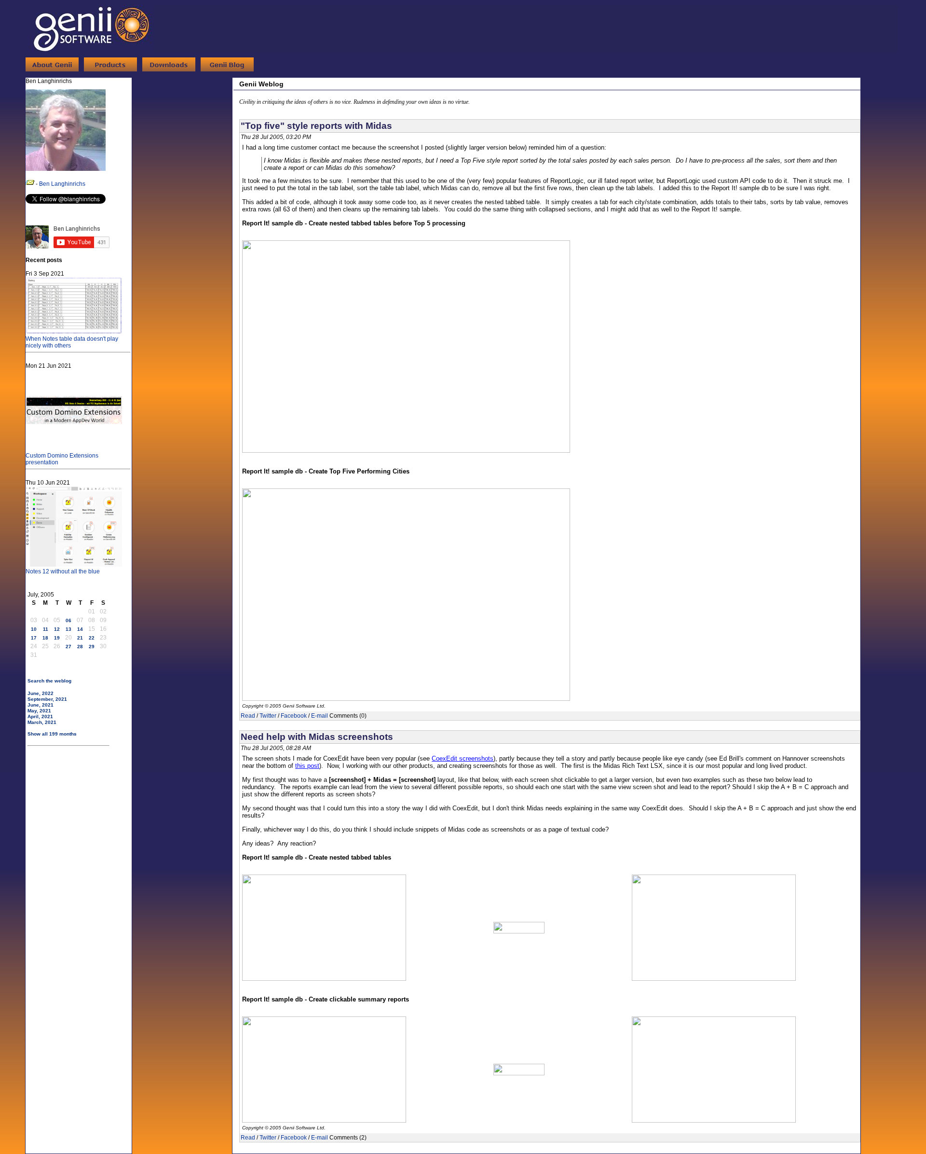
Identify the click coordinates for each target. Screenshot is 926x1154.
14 (80, 629)
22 (92, 637)
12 (57, 629)
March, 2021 (41, 722)
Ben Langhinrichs (62, 184)
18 (45, 637)
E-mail (319, 715)
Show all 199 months (52, 734)
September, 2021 (47, 699)
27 (68, 646)
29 (92, 646)
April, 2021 (40, 716)
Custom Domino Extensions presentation (62, 459)
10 (34, 629)
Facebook (294, 715)
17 (34, 637)
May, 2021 (39, 710)
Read (248, 715)
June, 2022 (40, 693)
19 (57, 637)
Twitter (267, 715)
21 (80, 637)
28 (80, 646)
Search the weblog (49, 680)
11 (45, 629)
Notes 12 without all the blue (63, 571)
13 (68, 629)
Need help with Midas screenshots (317, 737)
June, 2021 (40, 705)
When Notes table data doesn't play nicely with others (72, 342)
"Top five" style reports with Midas (316, 126)
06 (68, 620)
